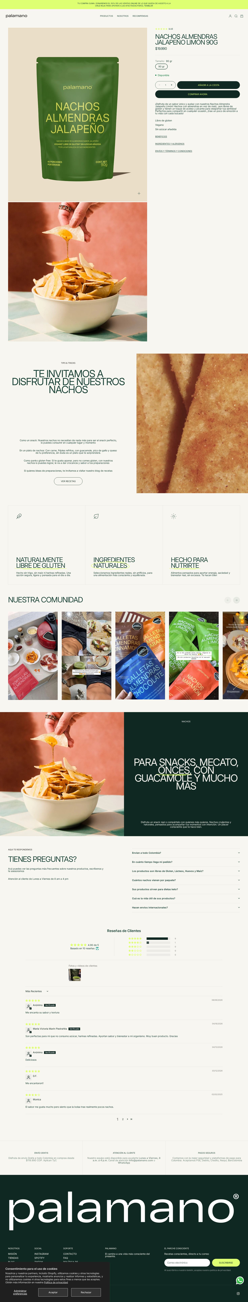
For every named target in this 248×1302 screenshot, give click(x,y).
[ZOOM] (139, 193)
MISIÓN (12, 1253)
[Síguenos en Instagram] (238, 1293)
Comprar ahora (197, 94)
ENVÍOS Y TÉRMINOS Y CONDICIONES (173, 151)
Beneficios (161, 136)
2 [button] (123, 1119)
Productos (106, 16)
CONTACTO (70, 1253)
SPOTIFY (39, 1257)
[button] (135, 938)
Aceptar (53, 1292)
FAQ (65, 1257)
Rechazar (86, 1292)
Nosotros (123, 16)
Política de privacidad (56, 1282)
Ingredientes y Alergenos (169, 143)
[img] (32, 1000)
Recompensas (140, 16)
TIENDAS (13, 1257)
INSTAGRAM (41, 1253)
